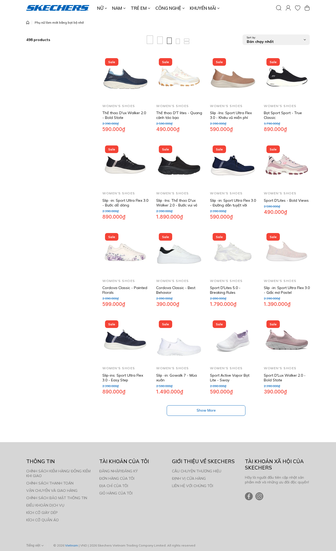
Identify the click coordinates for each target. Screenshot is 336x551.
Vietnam (71, 545)
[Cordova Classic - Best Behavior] (179, 253)
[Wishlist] (297, 8)
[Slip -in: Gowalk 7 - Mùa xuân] (179, 341)
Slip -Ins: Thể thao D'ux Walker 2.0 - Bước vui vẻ (176, 203)
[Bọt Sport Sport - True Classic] (287, 78)
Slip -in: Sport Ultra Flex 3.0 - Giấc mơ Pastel (287, 290)
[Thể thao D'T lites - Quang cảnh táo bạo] (179, 78)
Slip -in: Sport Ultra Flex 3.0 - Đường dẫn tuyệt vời (233, 203)
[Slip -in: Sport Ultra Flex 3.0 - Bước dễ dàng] (125, 166)
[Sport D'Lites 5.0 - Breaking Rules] (233, 253)
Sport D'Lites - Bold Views (286, 200)
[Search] (278, 8)
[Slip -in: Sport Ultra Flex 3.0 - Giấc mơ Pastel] (287, 253)
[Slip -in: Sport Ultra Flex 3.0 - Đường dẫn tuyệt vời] (233, 166)
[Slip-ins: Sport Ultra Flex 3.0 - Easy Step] (125, 341)
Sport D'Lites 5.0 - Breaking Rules (225, 290)
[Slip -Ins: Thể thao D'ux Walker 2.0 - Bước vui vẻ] (179, 166)
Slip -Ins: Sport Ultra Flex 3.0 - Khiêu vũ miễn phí (231, 115)
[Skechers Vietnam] (57, 8)
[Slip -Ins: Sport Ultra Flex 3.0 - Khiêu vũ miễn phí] (233, 78)
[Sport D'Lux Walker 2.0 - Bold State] (287, 341)
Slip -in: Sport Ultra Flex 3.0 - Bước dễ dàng (125, 203)
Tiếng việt (33, 545)
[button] (307, 8)
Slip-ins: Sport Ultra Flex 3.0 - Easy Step (122, 377)
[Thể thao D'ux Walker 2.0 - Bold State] (125, 78)
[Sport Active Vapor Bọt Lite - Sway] (233, 341)
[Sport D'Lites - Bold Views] (287, 166)
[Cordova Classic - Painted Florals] (125, 253)
